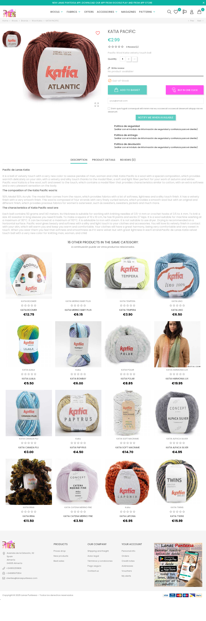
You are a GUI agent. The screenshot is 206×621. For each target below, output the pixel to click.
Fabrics (74, 12)
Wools (56, 12)
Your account (132, 544)
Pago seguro (94, 565)
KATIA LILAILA (28, 369)
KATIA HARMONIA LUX (177, 369)
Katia (78, 369)
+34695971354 (13, 573)
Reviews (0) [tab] (128, 160)
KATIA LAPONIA (128, 516)
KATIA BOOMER (28, 301)
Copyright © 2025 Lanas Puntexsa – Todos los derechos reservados (37, 595)
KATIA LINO (177, 301)
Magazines (128, 12)
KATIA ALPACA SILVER (177, 438)
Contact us (93, 570)
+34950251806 (13, 568)
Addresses (127, 565)
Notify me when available (155, 117)
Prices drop (60, 550)
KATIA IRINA (28, 507)
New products (61, 555)
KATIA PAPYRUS (78, 447)
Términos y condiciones (100, 560)
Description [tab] (78, 160)
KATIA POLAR (127, 369)
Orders (125, 555)
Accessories (107, 12)
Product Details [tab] (103, 160)
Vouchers (127, 570)
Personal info (128, 550)
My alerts (126, 575)
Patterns (147, 12)
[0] (199, 12)
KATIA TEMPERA (127, 301)
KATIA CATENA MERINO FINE (78, 507)
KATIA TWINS (177, 507)
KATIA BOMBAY (78, 378)
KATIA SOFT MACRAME (128, 438)
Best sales (59, 560)
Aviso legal (93, 555)
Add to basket (129, 90)
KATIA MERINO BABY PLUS (78, 301)
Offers (89, 12)
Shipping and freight (98, 550)
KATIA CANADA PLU (28, 438)
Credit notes (128, 560)
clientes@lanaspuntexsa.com (21, 578)
